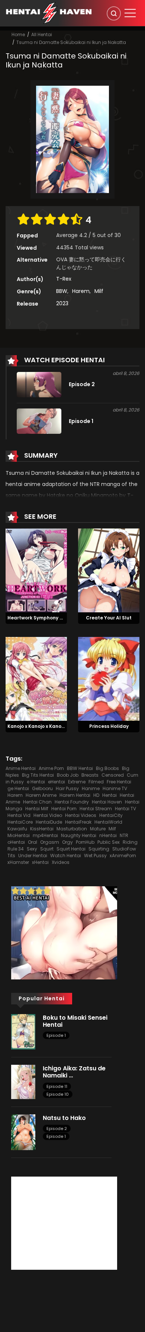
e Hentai (36, 782)
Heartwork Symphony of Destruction (50, 618)
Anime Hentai (21, 768)
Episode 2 (56, 1128)
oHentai (16, 842)
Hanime (91, 788)
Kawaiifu (17, 829)
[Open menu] (130, 13)
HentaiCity (111, 815)
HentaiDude (49, 822)
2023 (62, 303)
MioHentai (18, 835)
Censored (113, 775)
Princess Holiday (109, 726)
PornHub (85, 842)
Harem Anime (41, 795)
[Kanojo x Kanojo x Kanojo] (36, 678)
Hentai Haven (107, 802)
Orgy (67, 842)
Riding (130, 842)
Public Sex (108, 842)
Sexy (32, 849)
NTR (124, 835)
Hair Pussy (67, 788)
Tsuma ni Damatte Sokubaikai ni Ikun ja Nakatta (71, 42)
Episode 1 (56, 1035)
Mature (98, 829)
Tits (11, 855)
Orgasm (49, 842)
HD (96, 795)
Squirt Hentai (71, 849)
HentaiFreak (78, 822)
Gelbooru (42, 788)
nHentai (108, 835)
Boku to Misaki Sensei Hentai (75, 1021)
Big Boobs (107, 768)
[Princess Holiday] (108, 678)
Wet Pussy (95, 855)
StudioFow (124, 849)
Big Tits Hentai (38, 775)
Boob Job (67, 775)
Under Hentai (32, 855)
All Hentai (41, 34)
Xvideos (61, 862)
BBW (61, 291)
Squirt (47, 849)
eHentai (56, 782)
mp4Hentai (45, 835)
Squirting (98, 849)
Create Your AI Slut (109, 618)
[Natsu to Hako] (23, 1132)
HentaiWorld (108, 822)
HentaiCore (20, 822)
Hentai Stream (96, 808)
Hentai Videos (80, 815)
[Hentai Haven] (49, 12)
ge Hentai (18, 788)
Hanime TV (115, 788)
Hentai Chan (37, 802)
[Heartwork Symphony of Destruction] (36, 570)
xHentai (40, 862)
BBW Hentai (80, 768)
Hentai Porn (64, 808)
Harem (81, 291)
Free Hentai (119, 782)
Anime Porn (51, 768)
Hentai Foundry (72, 802)
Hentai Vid (18, 815)
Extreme (77, 782)
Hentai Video (47, 815)
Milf (98, 291)
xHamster (18, 862)
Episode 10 (57, 1094)
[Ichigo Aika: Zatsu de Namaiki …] (23, 1081)
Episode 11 (56, 1086)
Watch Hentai (65, 855)
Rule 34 (15, 849)
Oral (32, 842)
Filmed (96, 782)
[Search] (114, 13)
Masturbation (72, 829)
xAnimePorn (123, 855)
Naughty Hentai (78, 835)
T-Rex (63, 279)
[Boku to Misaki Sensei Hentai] (23, 1031)
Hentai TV (125, 808)
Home (18, 34)
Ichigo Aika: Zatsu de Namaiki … (74, 1072)
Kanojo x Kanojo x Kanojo (36, 726)
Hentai (109, 795)
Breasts (90, 775)
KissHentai (42, 829)
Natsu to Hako (64, 1118)
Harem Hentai (74, 795)
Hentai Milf (36, 808)
